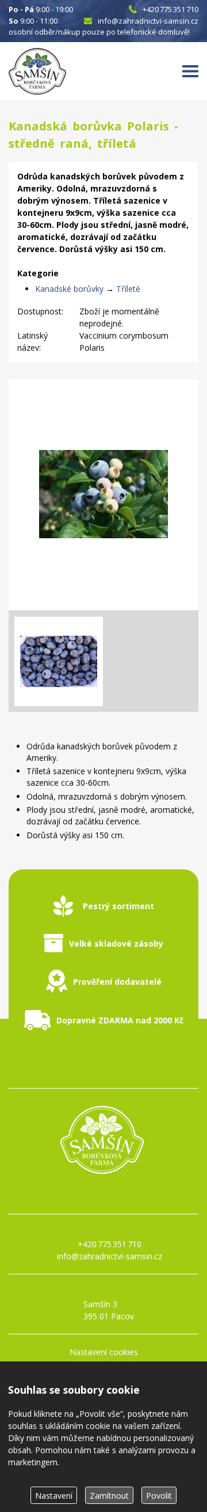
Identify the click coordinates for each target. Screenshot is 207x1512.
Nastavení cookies (104, 1351)
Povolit (159, 1495)
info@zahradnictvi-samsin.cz (148, 21)
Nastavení (53, 1495)
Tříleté (128, 288)
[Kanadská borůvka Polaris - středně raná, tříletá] (103, 495)
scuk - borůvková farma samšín (103, 1194)
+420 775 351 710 (170, 9)
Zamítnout (109, 1495)
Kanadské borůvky (69, 288)
